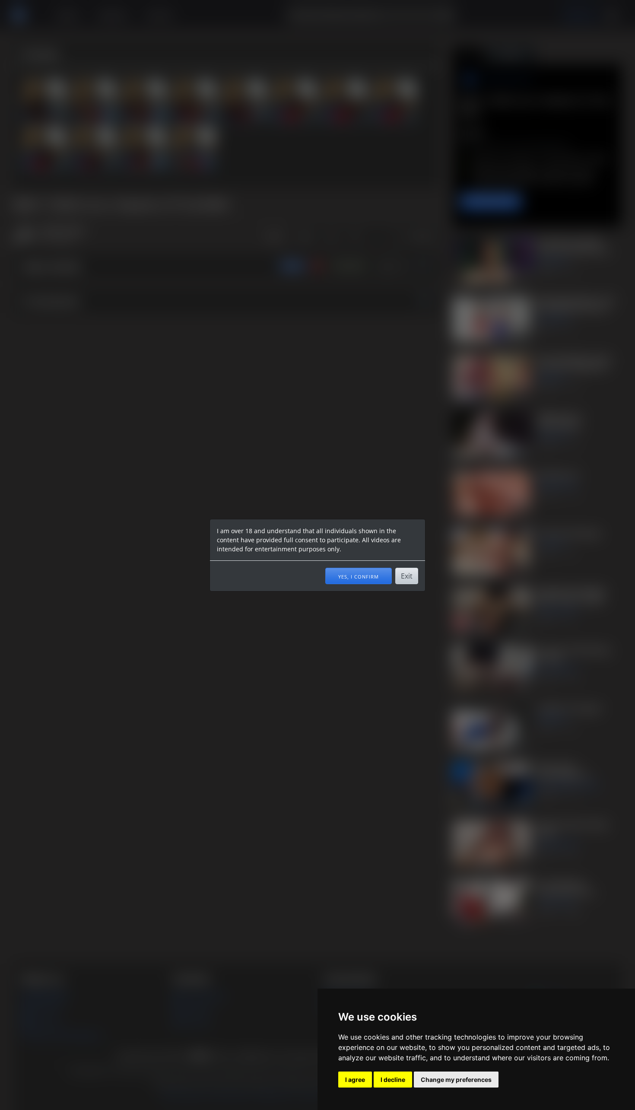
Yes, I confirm (358, 576)
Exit (407, 576)
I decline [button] (393, 1079)
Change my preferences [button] (456, 1079)
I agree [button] (355, 1079)
